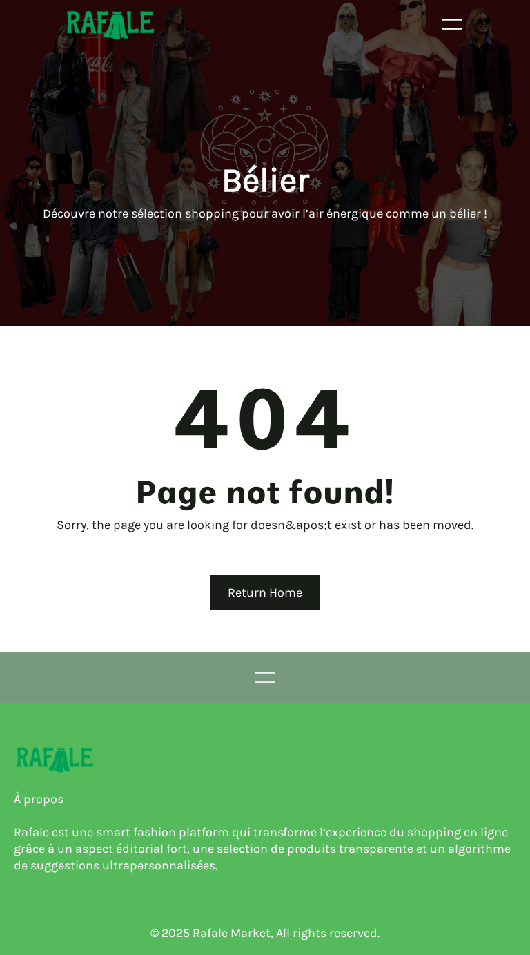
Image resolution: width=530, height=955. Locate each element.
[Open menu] (452, 24)
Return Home (265, 592)
